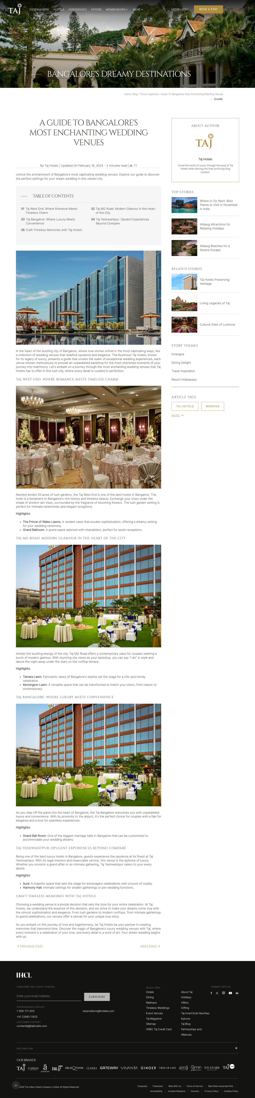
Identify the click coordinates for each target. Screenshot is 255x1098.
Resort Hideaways (184, 379)
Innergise (178, 354)
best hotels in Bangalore (132, 494)
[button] (128, 1048)
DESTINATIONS (39, 9)
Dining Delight (181, 362)
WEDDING (213, 406)
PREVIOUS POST (31, 946)
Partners (195, 1091)
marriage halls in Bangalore (92, 835)
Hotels (150, 992)
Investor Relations (176, 1091)
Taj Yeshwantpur (111, 864)
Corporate (142, 1086)
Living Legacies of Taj (215, 303)
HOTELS (59, 9)
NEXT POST (149, 946)
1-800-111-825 (26, 1011)
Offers (185, 1002)
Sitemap (151, 1023)
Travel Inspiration (183, 371)
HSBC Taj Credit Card (159, 1029)
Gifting (185, 1007)
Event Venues (154, 1013)
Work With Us (174, 1086)
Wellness (151, 1002)
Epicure (185, 1018)
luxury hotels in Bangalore (64, 856)
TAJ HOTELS (185, 406)
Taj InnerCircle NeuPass (195, 1013)
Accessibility (156, 1091)
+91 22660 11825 (27, 1016)
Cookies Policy (231, 1091)
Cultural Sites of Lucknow (217, 324)
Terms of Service (194, 1086)
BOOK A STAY (208, 9)
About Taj (186, 992)
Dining (150, 997)
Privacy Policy (212, 1091)
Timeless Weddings (157, 1007)
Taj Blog (185, 1023)
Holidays (186, 997)
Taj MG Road (78, 653)
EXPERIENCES (78, 9)
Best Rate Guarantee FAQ (220, 1086)
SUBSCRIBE (97, 996)
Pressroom (158, 1086)
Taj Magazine (154, 1018)
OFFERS (96, 9)
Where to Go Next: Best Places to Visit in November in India (219, 205)
